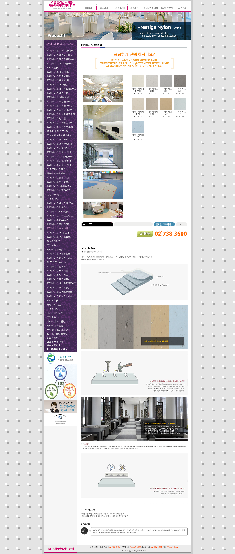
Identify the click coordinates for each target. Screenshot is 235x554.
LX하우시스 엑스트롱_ (58, 287)
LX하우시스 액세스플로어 (59, 237)
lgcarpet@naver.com (137, 550)
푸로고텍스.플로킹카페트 (59, 135)
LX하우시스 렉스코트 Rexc (60, 55)
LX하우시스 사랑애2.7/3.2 (59, 148)
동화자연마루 (53, 241)
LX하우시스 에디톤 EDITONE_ (62, 283)
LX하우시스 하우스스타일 (59, 258)
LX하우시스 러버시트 (57, 270)
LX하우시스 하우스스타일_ (60, 296)
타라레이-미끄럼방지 (57, 321)
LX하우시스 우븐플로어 (58, 182)
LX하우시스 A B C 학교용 (59, 186)
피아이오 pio (53, 67)
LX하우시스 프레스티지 (58, 224)
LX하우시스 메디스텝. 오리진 (61, 203)
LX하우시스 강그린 (56, 118)
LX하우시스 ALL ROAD (58, 190)
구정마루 (51, 245)
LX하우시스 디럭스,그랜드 (60, 215)
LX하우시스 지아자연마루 (59, 110)
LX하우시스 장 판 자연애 (59, 152)
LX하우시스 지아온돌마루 (59, 122)
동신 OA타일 (53, 194)
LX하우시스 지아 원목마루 (60, 105)
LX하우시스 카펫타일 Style (60, 50)
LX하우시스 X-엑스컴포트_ (60, 292)
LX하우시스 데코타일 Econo (60, 59)
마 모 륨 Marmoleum (56, 262)
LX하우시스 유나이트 (57, 275)
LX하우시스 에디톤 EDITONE (61, 89)
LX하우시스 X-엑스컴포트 (59, 156)
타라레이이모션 (54, 249)
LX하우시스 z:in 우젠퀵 (58, 211)
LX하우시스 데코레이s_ (58, 279)
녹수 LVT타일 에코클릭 (58, 330)
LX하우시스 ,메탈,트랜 (58, 97)
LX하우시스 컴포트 (56, 266)
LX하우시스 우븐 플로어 (58, 101)
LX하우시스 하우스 (56, 207)
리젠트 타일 (52, 198)
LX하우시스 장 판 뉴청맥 (59, 160)
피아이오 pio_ (53, 300)
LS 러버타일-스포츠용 (57, 131)
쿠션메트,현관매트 (56, 173)
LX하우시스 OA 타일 (57, 84)
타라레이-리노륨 (55, 325)
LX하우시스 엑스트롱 (57, 93)
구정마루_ (52, 317)
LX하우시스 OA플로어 (58, 232)
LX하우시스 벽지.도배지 (58, 139)
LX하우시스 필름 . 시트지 (59, 177)
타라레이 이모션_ (55, 313)
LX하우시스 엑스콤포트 (58, 253)
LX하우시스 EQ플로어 (57, 220)
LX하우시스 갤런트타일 (58, 80)
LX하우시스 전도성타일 (58, 76)
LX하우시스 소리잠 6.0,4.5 (59, 143)
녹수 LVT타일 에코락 (57, 334)
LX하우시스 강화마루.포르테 (61, 114)
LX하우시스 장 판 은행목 (59, 165)
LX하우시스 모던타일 (57, 228)
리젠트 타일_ (53, 308)
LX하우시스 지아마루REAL (60, 127)
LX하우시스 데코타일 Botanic (61, 63)
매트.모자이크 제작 (56, 169)
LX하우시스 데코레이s (58, 72)
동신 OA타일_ (54, 304)
